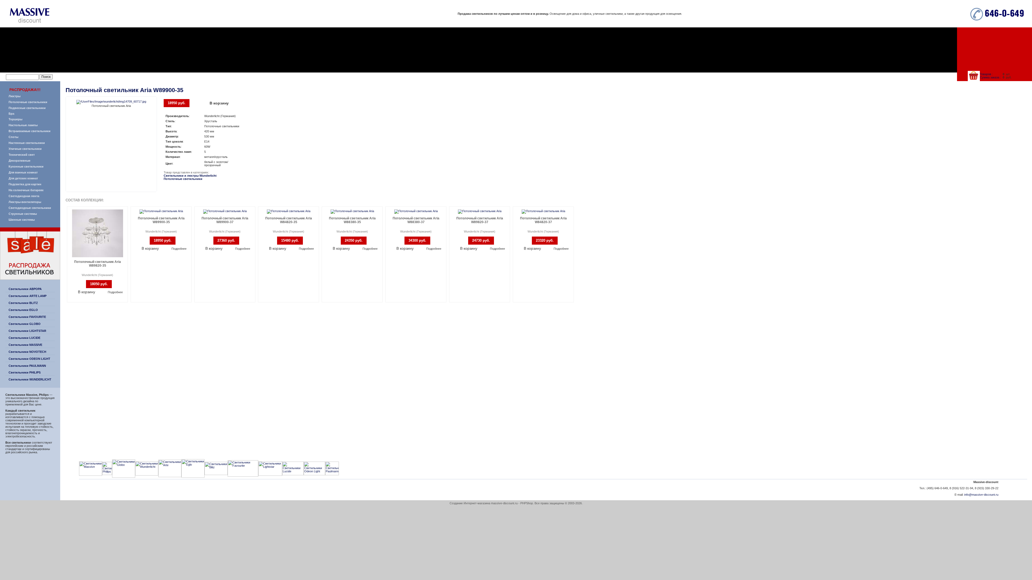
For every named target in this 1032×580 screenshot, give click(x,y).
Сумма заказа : (990, 77)
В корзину (219, 103)
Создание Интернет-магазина (470, 503)
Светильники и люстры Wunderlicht (190, 175)
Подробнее (115, 292)
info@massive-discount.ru (981, 494)
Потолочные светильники (183, 178)
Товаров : (986, 74)
